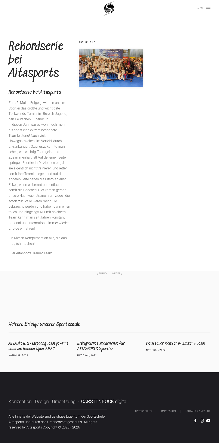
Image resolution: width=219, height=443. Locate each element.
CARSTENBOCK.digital (104, 401)
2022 (25, 355)
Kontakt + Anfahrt (197, 411)
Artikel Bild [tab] (87, 42)
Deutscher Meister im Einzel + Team (175, 343)
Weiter (116, 273)
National (15, 355)
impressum (168, 411)
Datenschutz (143, 411)
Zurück (103, 273)
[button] (203, 8)
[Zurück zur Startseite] (109, 8)
